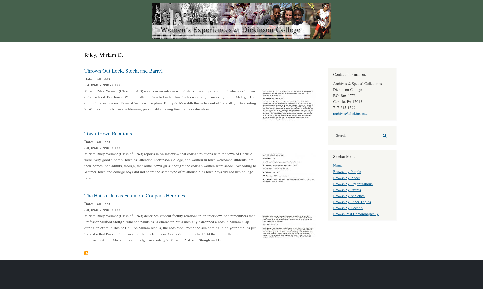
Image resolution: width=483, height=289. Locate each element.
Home (338, 165)
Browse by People (347, 171)
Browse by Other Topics (352, 201)
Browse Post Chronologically (356, 213)
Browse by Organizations (353, 183)
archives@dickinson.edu (352, 113)
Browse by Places (346, 177)
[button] (288, 104)
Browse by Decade (348, 207)
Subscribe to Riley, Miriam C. (86, 253)
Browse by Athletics (349, 195)
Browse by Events (347, 189)
